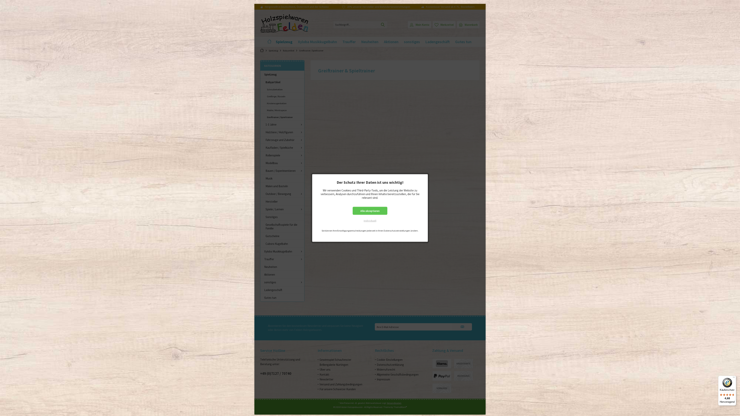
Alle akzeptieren (370, 211)
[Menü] (734, 378)
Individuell (370, 220)
